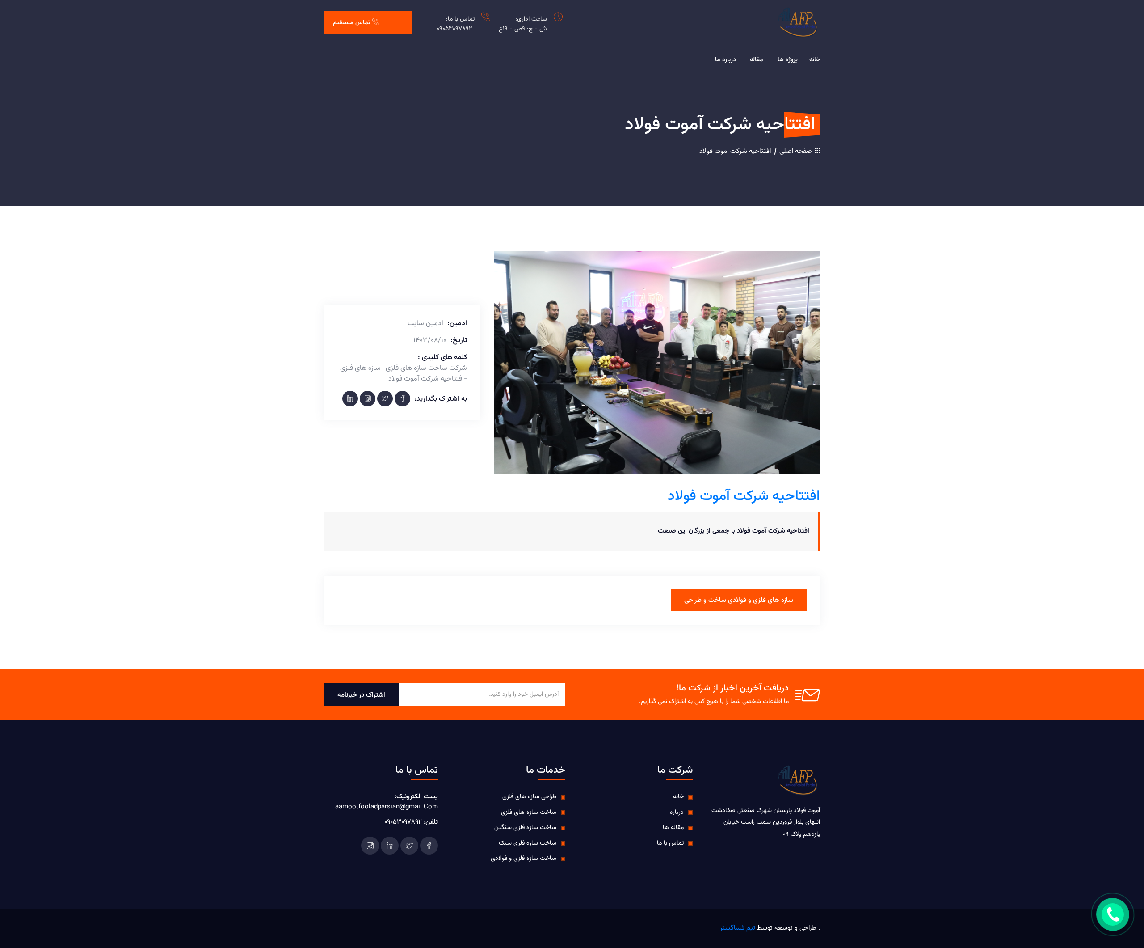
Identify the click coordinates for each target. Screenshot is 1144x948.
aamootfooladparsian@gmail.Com (386, 807)
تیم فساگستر (737, 928)
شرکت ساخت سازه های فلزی (426, 368)
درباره (677, 812)
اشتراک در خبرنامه (361, 695)
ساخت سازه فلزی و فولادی (523, 858)
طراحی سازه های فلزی (529, 797)
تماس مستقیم (351, 23)
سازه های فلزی (360, 368)
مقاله (756, 60)
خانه (814, 60)
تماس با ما (670, 843)
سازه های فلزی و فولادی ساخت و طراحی (738, 600)
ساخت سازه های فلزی (528, 812)
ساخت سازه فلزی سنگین (525, 828)
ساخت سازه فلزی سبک (527, 843)
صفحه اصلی (796, 152)
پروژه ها (788, 60)
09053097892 (454, 29)
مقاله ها (673, 828)
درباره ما (725, 60)
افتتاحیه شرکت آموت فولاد (735, 152)
